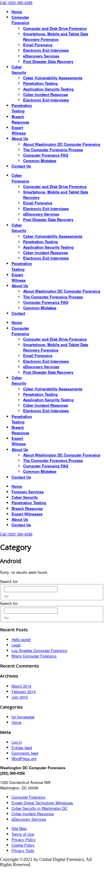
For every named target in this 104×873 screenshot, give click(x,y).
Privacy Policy (24, 839)
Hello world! (21, 639)
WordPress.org (24, 758)
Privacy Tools (23, 850)
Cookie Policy (23, 845)
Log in (17, 742)
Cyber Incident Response (33, 813)
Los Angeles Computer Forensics (39, 650)
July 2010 (20, 697)
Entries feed (22, 747)
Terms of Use (23, 834)
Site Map (19, 828)
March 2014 (21, 686)
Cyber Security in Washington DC (39, 808)
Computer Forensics (28, 797)
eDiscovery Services (29, 819)
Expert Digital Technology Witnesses (42, 802)
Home (16, 722)
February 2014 (24, 691)
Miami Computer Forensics (34, 656)
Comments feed (25, 753)
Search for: (9, 581)
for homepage (23, 716)
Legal (16, 645)
